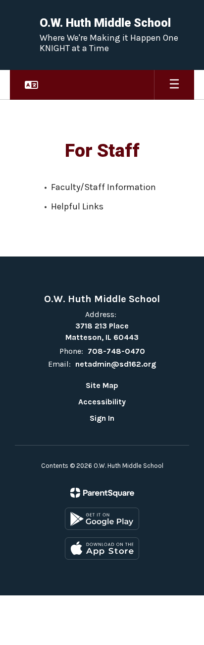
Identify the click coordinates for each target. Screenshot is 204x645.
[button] (31, 85)
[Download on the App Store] (102, 548)
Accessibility (102, 401)
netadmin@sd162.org (115, 364)
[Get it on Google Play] (102, 519)
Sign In (102, 418)
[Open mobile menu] (174, 85)
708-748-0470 (116, 351)
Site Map (102, 385)
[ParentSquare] (102, 492)
